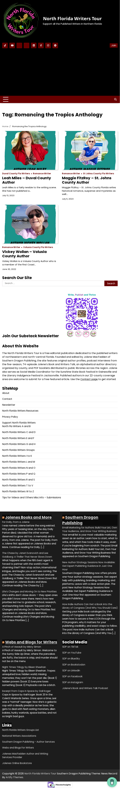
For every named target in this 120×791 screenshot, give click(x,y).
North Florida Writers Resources (20, 410)
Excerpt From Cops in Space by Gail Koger (26, 691)
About (5, 393)
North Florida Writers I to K (17, 455)
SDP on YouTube (71, 652)
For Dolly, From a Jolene (15, 522)
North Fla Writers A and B (16, 426)
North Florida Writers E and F (18, 438)
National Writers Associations (19, 735)
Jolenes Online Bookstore (17, 763)
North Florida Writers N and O (18, 467)
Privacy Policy (10, 416)
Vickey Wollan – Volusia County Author (24, 254)
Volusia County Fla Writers (38, 247)
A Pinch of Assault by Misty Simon (21, 646)
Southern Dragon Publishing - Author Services (28, 741)
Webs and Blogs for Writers (31, 642)
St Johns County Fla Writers (98, 173)
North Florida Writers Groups (18, 450)
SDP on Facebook (72, 676)
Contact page (89, 379)
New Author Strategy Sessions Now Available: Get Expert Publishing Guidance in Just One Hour (88, 566)
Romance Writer (42, 173)
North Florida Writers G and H (18, 444)
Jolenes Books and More (28, 517)
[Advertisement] (60, 71)
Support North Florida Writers (19, 422)
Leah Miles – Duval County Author (26, 180)
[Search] (115, 99)
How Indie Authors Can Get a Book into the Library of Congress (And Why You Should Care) (90, 606)
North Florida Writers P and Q (18, 473)
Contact (7, 399)
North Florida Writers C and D (19, 432)
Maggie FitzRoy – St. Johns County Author (86, 180)
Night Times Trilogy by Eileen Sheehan (24, 667)
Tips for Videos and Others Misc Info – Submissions (31, 497)
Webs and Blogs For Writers (18, 747)
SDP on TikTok (70, 646)
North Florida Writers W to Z (18, 491)
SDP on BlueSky (71, 658)
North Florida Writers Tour (72, 18)
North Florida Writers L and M (18, 461)
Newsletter (8, 404)
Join (113, 45)
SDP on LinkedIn (71, 670)
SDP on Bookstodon (73, 664)
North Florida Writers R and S (18, 479)
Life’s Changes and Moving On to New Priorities (29, 591)
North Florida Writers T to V (17, 485)
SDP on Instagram (72, 682)
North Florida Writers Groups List (20, 730)
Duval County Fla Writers (16, 173)
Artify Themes (14, 777)
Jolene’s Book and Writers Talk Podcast (85, 688)
